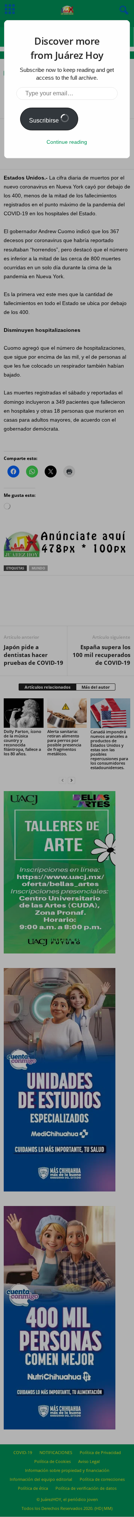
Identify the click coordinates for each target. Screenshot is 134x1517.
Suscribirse (44, 120)
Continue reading (67, 142)
